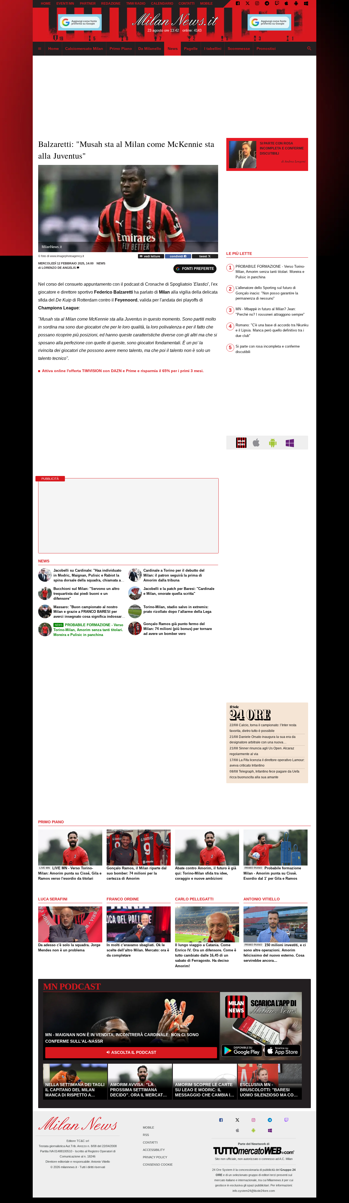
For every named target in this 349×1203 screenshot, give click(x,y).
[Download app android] (296, 4)
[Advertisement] (267, 487)
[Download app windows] (306, 4)
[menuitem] (39, 49)
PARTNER (88, 3)
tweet (203, 256)
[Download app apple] (286, 4)
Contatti (150, 1142)
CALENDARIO (162, 3)
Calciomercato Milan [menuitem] (84, 48)
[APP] (242, 442)
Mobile (148, 1127)
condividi (177, 256)
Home (46, 3)
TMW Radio (135, 3)
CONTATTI (186, 3)
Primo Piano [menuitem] (121, 48)
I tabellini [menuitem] (212, 48)
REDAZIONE (111, 3)
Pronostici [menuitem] (266, 48)
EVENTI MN (65, 3)
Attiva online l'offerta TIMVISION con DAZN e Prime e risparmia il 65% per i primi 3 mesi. (123, 371)
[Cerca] (309, 49)
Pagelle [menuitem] (191, 48)
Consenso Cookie (158, 1164)
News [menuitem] (173, 48)
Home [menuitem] (53, 48)
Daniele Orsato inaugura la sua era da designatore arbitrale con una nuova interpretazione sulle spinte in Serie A (263, 742)
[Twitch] (277, 4)
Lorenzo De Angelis (59, 267)
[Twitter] (247, 4)
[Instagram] (257, 4)
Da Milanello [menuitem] (149, 48)
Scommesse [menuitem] (239, 48)
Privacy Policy (155, 1157)
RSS (146, 1135)
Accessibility (154, 1149)
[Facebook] (237, 4)
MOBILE (206, 3)
